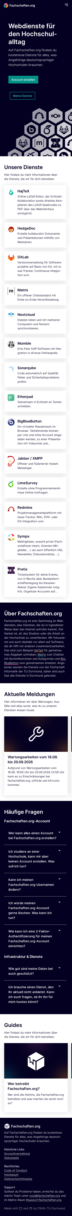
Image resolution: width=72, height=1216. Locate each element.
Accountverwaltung (17, 1153)
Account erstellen (23, 79)
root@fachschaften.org (44, 1195)
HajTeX (38, 650)
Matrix (42, 654)
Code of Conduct (15, 1170)
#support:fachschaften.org (43, 1200)
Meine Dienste (22, 96)
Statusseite (11, 1158)
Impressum (11, 1174)
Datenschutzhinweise (18, 1179)
